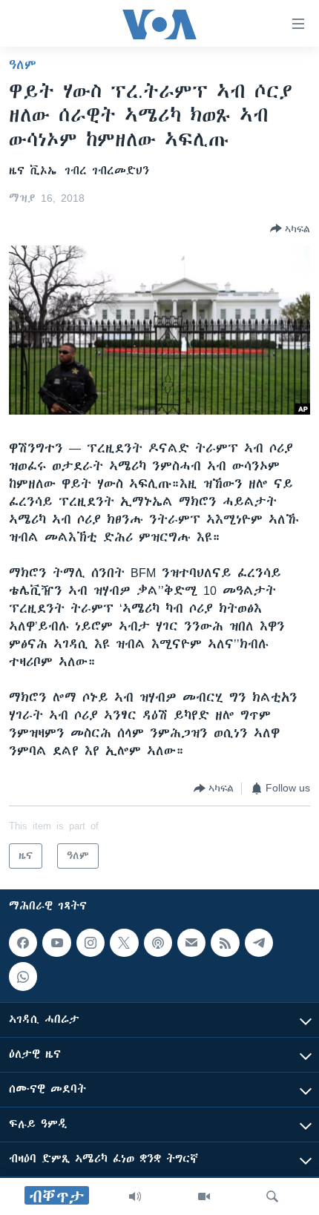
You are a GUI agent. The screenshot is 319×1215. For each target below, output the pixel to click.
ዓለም (22, 64)
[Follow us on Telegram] (259, 943)
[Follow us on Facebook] (23, 943)
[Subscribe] (191, 943)
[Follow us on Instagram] (90, 943)
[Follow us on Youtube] (56, 943)
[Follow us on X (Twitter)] (124, 943)
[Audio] (135, 1196)
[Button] (290, 228)
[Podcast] (158, 943)
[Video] (204, 1196)
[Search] (272, 1196)
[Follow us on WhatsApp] (23, 976)
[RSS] (225, 943)
